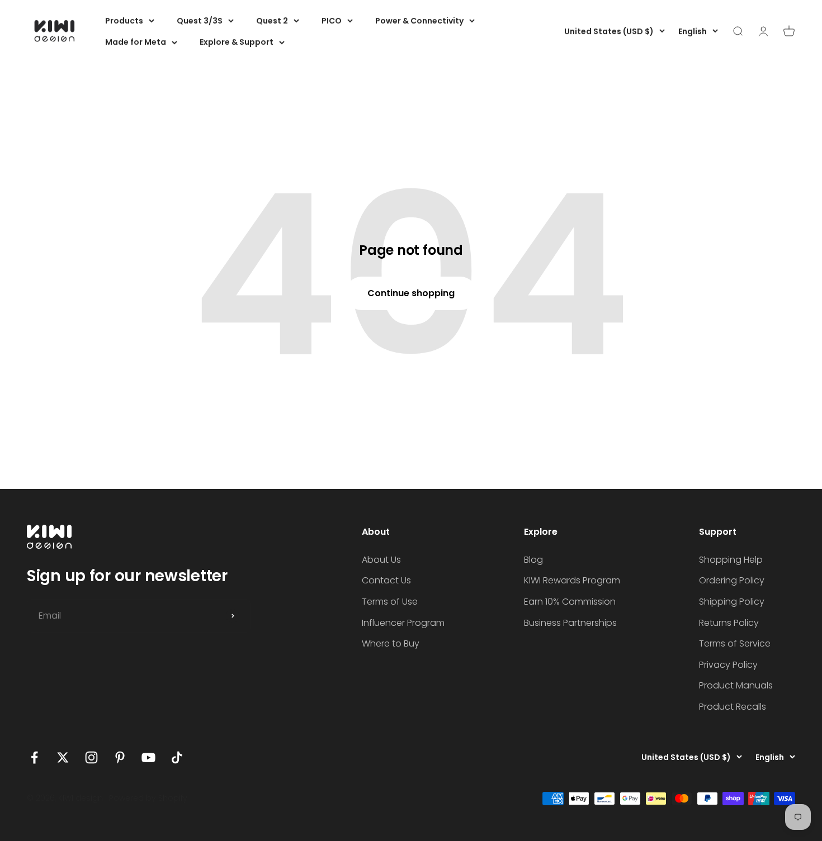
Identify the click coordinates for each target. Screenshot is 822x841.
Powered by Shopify (148, 798)
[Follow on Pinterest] (119, 757)
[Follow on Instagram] (91, 757)
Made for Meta (135, 41)
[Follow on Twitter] (62, 757)
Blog (533, 559)
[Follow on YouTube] (148, 757)
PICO (332, 20)
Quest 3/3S (200, 20)
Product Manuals (736, 685)
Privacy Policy (728, 664)
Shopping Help (731, 559)
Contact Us (386, 580)
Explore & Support (236, 41)
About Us (381, 559)
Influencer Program (403, 622)
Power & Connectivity (419, 20)
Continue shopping (411, 293)
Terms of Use (390, 601)
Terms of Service (735, 643)
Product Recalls (732, 706)
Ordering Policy (731, 580)
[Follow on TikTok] (177, 757)
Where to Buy (390, 643)
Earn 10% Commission (570, 601)
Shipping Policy (731, 601)
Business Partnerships (570, 622)
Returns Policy (729, 622)
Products (124, 20)
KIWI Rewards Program (572, 580)
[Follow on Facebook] (34, 757)
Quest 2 (272, 20)
